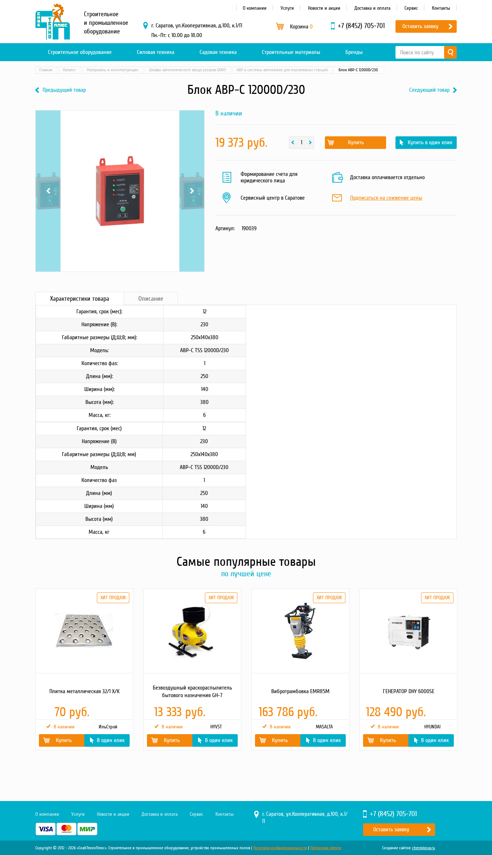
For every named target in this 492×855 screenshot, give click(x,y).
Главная (45, 70)
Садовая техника (218, 52)
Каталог (69, 70)
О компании (255, 8)
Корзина (301, 26)
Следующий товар (429, 90)
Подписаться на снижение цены (386, 198)
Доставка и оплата (372, 8)
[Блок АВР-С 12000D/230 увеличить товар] (120, 191)
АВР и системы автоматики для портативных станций (282, 70)
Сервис (411, 8)
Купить (356, 142)
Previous (48, 128)
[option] (84, 669)
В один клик (111, 740)
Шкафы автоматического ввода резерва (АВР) (187, 70)
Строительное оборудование (80, 52)
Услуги (287, 8)
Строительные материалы (291, 52)
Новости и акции (324, 8)
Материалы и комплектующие (112, 70)
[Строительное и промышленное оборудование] (52, 22)
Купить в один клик (430, 142)
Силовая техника (155, 52)
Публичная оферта (325, 848)
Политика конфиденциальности (280, 848)
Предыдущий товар (64, 90)
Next (191, 128)
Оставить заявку (420, 26)
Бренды (354, 52)
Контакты (441, 8)
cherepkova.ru (423, 848)
